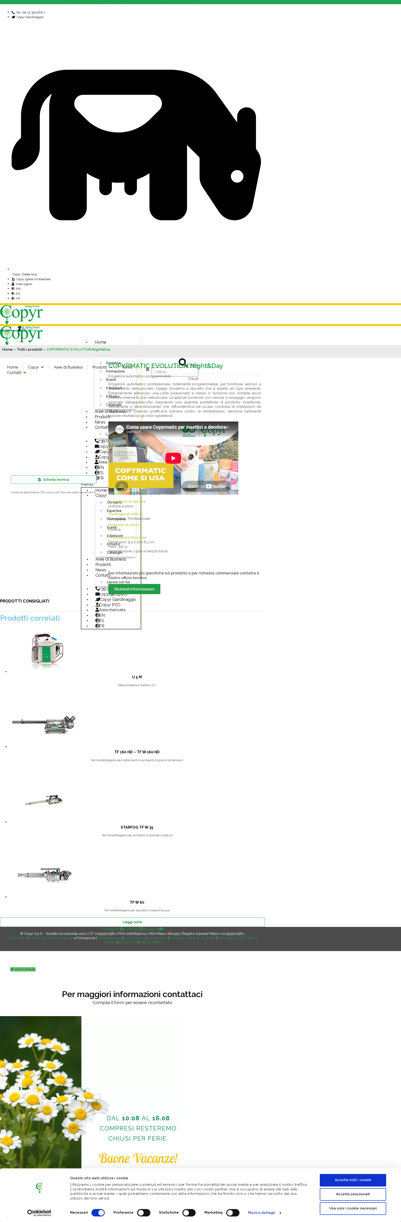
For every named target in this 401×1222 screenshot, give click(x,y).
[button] (23, 969)
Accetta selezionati (353, 1194)
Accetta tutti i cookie (353, 1180)
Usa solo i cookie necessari (353, 1208)
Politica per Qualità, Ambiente (51, 938)
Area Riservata (150, 942)
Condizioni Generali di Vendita (193, 938)
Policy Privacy (134, 938)
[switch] (143, 1212)
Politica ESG (128, 942)
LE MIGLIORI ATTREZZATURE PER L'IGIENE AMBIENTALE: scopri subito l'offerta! (132, 2)
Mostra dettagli (261, 1213)
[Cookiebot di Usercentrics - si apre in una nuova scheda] (39, 1212)
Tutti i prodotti (29, 349)
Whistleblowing (109, 938)
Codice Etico (17, 938)
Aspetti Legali (157, 938)
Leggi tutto (132, 922)
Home (100, 342)
